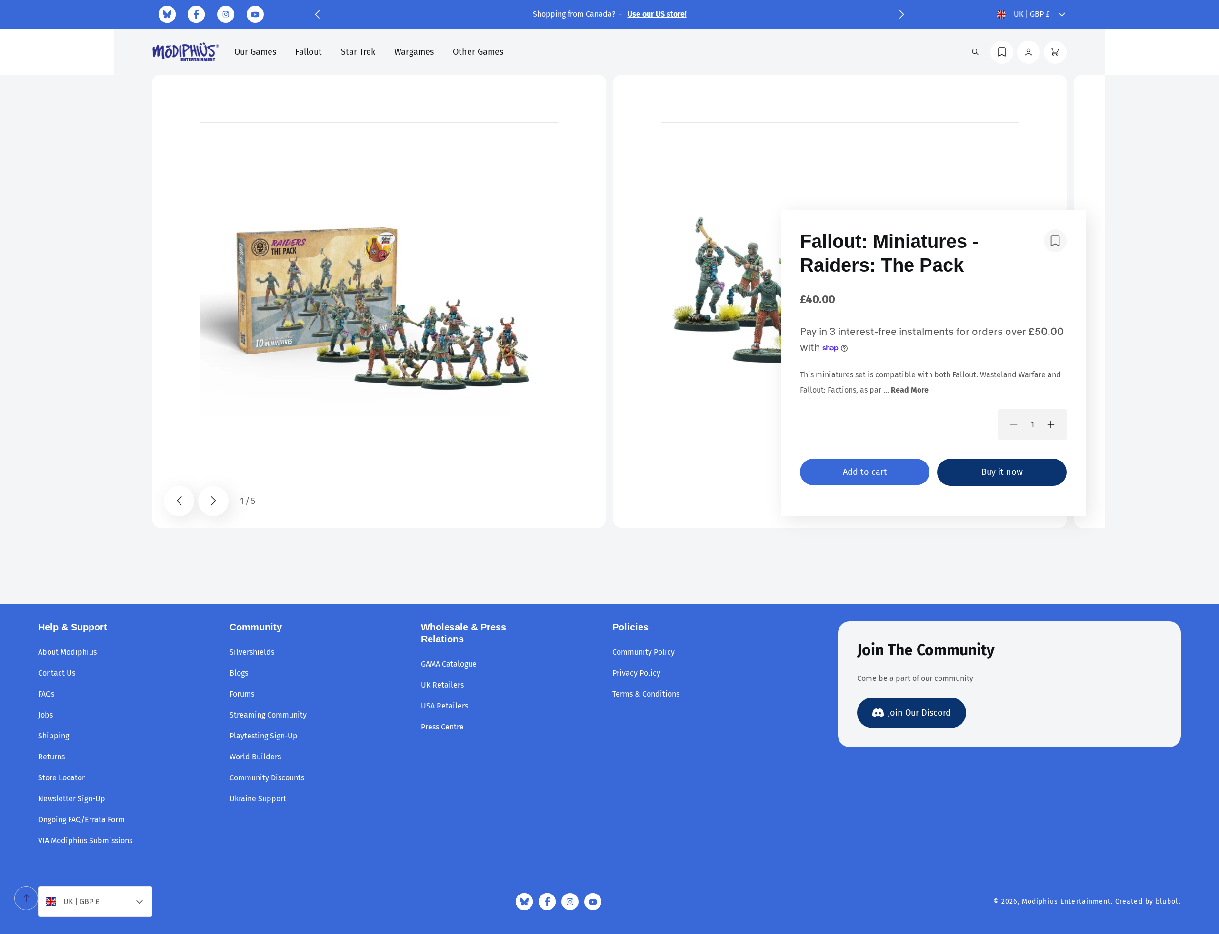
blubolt (1168, 901)
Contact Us (56, 673)
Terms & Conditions (645, 693)
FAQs (46, 693)
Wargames (414, 52)
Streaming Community (268, 714)
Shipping (53, 735)
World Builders (255, 756)
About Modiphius (67, 652)
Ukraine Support (258, 798)
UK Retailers (442, 684)
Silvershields (252, 652)
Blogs (239, 673)
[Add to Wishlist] (1055, 240)
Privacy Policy (636, 673)
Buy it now (1002, 472)
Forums (242, 693)
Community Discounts (267, 777)
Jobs (45, 714)
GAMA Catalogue (449, 664)
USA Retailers (444, 705)
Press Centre (442, 726)
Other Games (478, 52)
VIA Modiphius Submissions (85, 840)
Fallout (308, 52)
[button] (317, 14)
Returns (51, 756)
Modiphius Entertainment (1066, 901)
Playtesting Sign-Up (264, 735)
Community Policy (643, 652)
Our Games (255, 52)
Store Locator (61, 777)
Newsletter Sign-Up (71, 798)
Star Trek (358, 52)
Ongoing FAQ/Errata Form (81, 819)
